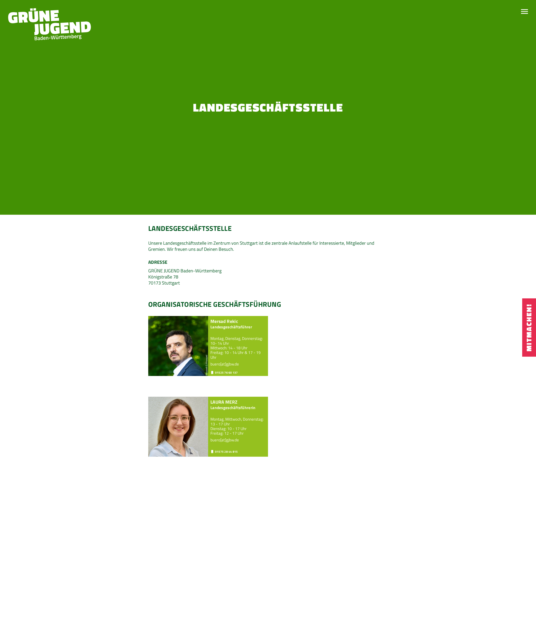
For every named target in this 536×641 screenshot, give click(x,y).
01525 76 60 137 (226, 372)
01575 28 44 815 (226, 451)
